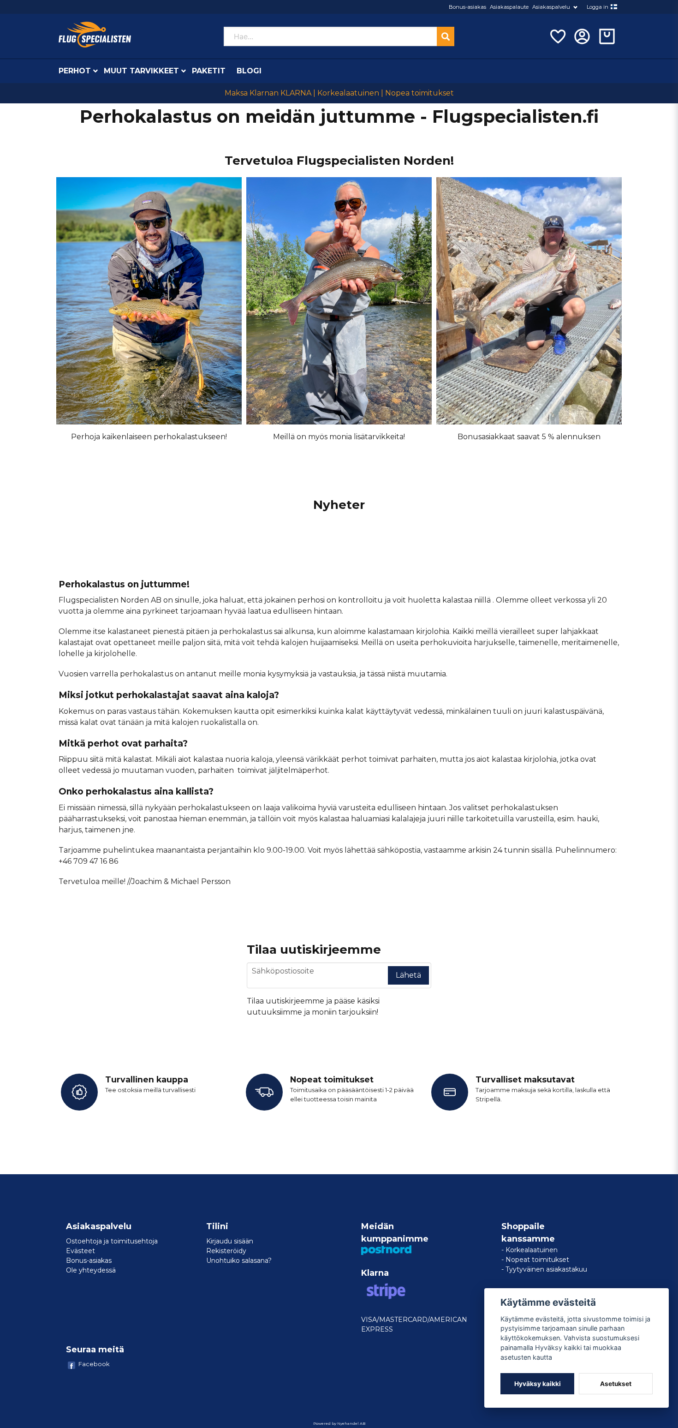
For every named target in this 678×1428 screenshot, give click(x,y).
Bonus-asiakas (467, 7)
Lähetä (408, 975)
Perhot (75, 70)
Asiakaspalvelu (551, 7)
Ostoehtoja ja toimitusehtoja (112, 1241)
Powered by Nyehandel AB (339, 1423)
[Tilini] (582, 36)
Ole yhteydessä (91, 1270)
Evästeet (80, 1251)
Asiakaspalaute (509, 7)
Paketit (209, 70)
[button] (613, 6)
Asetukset (615, 1383)
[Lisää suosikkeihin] (557, 36)
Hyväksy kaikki (537, 1383)
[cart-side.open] (607, 36)
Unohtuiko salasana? (239, 1260)
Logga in (597, 7)
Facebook (94, 1364)
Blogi (249, 70)
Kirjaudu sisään (229, 1241)
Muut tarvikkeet (141, 70)
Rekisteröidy (226, 1251)
